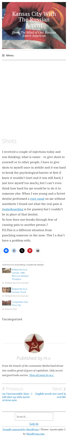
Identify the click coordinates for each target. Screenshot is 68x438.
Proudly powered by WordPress (21, 429)
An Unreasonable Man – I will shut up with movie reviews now (17, 394)
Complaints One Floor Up (20, 303)
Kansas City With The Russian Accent (34, 19)
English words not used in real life (50, 392)
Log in (34, 424)
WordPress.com (35, 433)
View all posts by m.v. (41, 375)
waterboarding (13, 209)
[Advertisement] (34, 99)
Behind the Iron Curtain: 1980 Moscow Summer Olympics (20, 274)
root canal (37, 199)
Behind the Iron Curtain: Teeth (19, 290)
